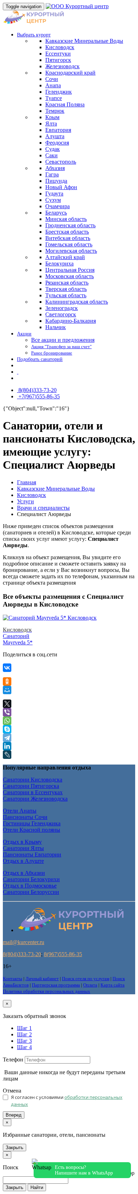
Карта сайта (112, 985)
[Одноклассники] (7, 681)
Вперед (14, 1115)
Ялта (51, 124)
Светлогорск (60, 314)
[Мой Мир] (7, 690)
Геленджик (58, 92)
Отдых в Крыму (22, 842)
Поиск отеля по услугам (85, 978)
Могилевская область (71, 251)
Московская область (69, 276)
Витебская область (67, 238)
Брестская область (67, 232)
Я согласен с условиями (66, 1100)
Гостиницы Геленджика (32, 823)
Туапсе (53, 98)
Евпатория (58, 130)
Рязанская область (66, 283)
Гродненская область (70, 225)
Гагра (52, 174)
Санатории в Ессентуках (33, 792)
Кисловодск (59, 47)
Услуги (25, 501)
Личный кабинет (42, 978)
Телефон (13, 1060)
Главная (26, 482)
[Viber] (7, 712)
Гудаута (54, 194)
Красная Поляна (65, 104)
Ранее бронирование (51, 353)
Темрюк (54, 111)
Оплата (90, 985)
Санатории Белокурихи (31, 879)
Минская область (66, 219)
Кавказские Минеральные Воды (56, 489)
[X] (7, 704)
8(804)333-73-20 (37, 390)
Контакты (12, 978)
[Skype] (7, 729)
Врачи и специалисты (43, 508)
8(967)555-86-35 (63, 954)
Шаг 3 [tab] (24, 1041)
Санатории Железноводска (35, 799)
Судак (52, 149)
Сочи (51, 79)
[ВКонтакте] (7, 667)
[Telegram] (7, 737)
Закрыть (14, 1147)
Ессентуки (58, 54)
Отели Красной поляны (31, 830)
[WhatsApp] (7, 720)
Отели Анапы (19, 811)
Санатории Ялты (23, 848)
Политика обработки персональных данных (46, 991)
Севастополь (60, 162)
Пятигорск (58, 60)
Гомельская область (68, 244)
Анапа (53, 85)
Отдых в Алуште (23, 861)
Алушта (54, 136)
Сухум (53, 200)
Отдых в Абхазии (24, 873)
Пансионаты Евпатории (32, 854)
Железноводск (62, 66)
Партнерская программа (56, 985)
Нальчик (55, 327)
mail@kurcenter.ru (23, 942)
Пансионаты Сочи (25, 817)
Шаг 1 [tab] (24, 1028)
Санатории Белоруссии (31, 892)
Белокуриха (59, 264)
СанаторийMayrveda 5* (18, 636)
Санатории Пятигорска (31, 786)
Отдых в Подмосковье (30, 886)
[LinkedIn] (7, 746)
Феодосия (57, 143)
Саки (51, 155)
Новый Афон (61, 187)
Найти (36, 1187)
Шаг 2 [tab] (24, 1034)
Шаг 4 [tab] (24, 1047)
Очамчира (57, 206)
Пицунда (56, 181)
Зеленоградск (61, 308)
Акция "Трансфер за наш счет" (61, 346)
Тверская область (66, 289)
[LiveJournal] (7, 754)
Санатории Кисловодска (32, 780)
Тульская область (65, 295)
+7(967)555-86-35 (38, 396)
